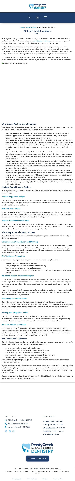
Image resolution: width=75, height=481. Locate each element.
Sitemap (45, 479)
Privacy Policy (32, 479)
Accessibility (16, 479)
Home (22, 27)
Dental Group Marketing (39, 468)
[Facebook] (10, 431)
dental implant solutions (41, 41)
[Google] (6, 431)
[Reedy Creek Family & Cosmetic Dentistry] (37, 6)
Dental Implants (31, 27)
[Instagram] (13, 431)
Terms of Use (58, 479)
